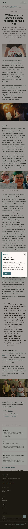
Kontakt (6, 273)
